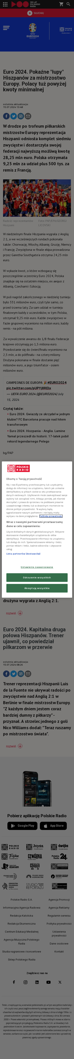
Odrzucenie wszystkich (37, 577)
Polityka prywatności (51, 516)
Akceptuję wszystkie (37, 588)
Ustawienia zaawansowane (37, 567)
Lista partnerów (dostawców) (23, 554)
